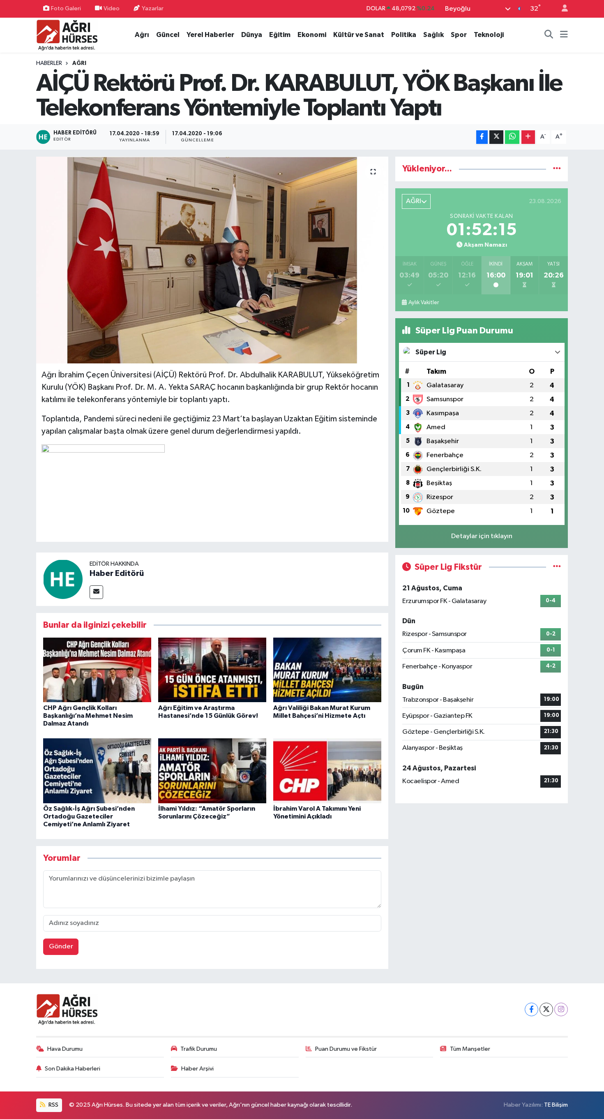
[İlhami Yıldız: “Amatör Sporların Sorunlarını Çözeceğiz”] (212, 770)
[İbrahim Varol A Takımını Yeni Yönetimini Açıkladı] (327, 770)
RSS (52, 1105)
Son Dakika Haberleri (72, 1069)
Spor (459, 34)
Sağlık (433, 34)
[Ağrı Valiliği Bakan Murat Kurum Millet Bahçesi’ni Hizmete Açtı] (327, 669)
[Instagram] (561, 1009)
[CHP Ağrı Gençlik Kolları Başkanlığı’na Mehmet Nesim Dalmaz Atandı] (97, 669)
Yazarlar (153, 8)
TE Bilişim (556, 1105)
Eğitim (279, 34)
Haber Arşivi (197, 1069)
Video (112, 8)
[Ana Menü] (564, 35)
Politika (403, 34)
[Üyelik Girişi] (561, 9)
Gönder (61, 946)
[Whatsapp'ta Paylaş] (512, 137)
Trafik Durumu (198, 1049)
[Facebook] (531, 1009)
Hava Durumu (65, 1049)
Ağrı (142, 34)
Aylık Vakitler (423, 302)
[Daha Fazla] (528, 137)
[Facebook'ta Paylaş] (482, 137)
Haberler (49, 63)
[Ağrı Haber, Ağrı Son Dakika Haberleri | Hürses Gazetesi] (67, 35)
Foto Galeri (66, 8)
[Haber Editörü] (63, 579)
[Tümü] (557, 168)
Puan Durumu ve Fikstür (346, 1049)
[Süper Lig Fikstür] (557, 567)
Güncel (168, 34)
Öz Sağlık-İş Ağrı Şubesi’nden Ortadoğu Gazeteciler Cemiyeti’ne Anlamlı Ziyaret (89, 816)
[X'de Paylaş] (496, 137)
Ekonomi (311, 34)
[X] (546, 1009)
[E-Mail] (96, 592)
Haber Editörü (117, 573)
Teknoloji (489, 34)
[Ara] (549, 35)
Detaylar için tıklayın (481, 536)
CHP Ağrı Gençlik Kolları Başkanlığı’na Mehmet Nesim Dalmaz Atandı (88, 716)
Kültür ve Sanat (358, 34)
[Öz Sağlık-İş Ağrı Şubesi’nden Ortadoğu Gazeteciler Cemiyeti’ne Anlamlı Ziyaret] (97, 770)
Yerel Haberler (210, 34)
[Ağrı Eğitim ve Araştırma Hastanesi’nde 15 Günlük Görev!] (212, 669)
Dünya (251, 34)
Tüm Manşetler (470, 1049)
